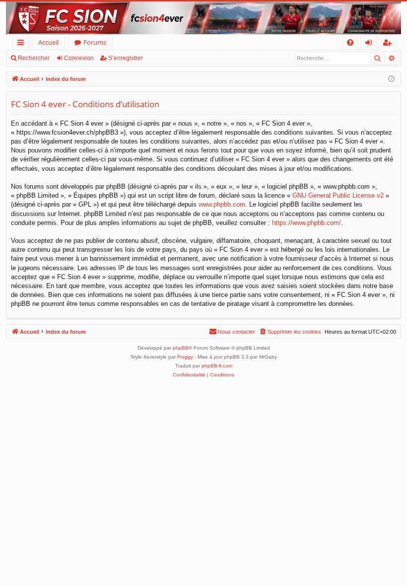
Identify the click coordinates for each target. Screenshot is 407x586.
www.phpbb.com (222, 204)
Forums (94, 42)
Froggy (185, 357)
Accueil (48, 42)
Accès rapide (22, 44)
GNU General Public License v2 (338, 195)
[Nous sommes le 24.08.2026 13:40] (391, 79)
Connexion (79, 58)
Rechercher (34, 58)
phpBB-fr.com (217, 365)
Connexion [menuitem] (370, 44)
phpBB (181, 348)
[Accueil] (203, 17)
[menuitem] (350, 42)
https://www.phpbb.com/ (306, 222)
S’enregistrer (125, 58)
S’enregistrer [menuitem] (389, 44)
